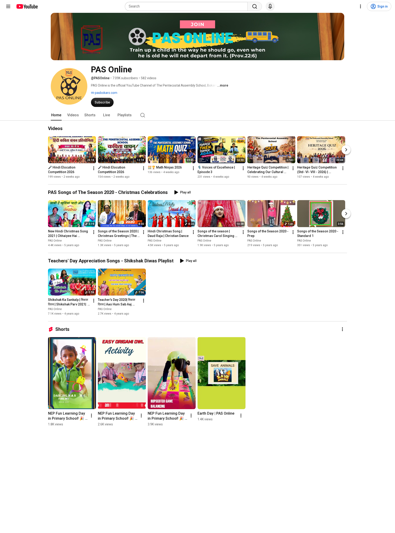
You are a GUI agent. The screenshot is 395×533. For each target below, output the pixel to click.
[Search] (254, 6)
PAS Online (55, 240)
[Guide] (8, 6)
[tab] (56, 115)
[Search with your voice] (270, 6)
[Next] (346, 149)
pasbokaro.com (105, 93)
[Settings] (360, 6)
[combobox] (187, 6)
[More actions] (93, 168)
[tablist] (197, 115)
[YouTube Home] (27, 6)
